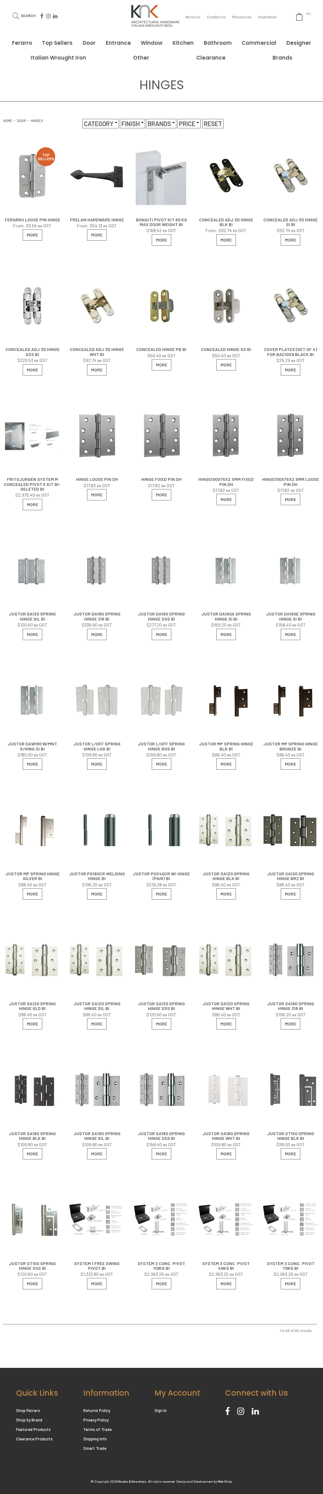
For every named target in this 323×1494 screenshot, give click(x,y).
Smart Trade (94, 1448)
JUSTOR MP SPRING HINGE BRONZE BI (290, 746)
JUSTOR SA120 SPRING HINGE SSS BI (161, 1006)
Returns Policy (96, 1410)
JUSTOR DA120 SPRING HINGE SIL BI (32, 616)
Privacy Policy (96, 1419)
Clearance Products (34, 1438)
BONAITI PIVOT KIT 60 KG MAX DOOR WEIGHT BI (161, 222)
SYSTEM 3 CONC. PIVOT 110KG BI (161, 1266)
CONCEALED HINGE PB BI (161, 349)
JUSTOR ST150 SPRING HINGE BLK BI (290, 1136)
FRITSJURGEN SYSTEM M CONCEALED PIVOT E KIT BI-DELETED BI (32, 484)
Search (28, 15)
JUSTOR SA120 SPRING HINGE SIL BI (96, 1006)
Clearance (211, 57)
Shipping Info (95, 1438)
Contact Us (216, 17)
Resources (242, 17)
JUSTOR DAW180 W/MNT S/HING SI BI (32, 746)
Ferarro (22, 43)
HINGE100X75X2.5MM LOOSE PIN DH (290, 481)
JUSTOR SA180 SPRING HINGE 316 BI (290, 1006)
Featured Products (33, 1429)
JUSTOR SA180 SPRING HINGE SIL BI (96, 1136)
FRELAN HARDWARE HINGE (97, 219)
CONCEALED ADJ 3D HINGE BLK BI (226, 222)
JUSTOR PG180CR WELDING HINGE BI (97, 876)
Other (141, 57)
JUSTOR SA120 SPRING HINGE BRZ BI (290, 876)
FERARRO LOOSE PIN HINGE (32, 219)
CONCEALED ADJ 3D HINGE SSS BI (32, 352)
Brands (282, 57)
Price (188, 123)
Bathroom (218, 43)
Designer (298, 43)
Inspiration (267, 17)
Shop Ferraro (28, 1410)
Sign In (161, 1410)
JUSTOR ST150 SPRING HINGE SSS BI (32, 1266)
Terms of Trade (97, 1429)
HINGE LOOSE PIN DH (97, 479)
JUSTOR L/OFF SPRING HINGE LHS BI (96, 746)
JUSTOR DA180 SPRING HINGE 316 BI (96, 616)
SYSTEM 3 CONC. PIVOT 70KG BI (290, 1266)
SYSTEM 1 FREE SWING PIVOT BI (97, 1266)
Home (7, 121)
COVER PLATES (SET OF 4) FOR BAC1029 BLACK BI (290, 352)
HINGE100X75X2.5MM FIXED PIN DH (226, 481)
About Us (193, 17)
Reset (213, 123)
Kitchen (183, 43)
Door (89, 43)
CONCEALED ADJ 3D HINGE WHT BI (97, 352)
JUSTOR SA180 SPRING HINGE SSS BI (161, 1136)
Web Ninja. (225, 1481)
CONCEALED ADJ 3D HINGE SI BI (290, 222)
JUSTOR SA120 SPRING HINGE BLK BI (226, 876)
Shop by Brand (29, 1419)
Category (99, 123)
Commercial (259, 43)
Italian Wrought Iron (58, 57)
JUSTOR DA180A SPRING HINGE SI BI (226, 616)
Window (151, 43)
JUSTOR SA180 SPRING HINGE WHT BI (226, 1136)
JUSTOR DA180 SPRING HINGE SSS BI (161, 616)
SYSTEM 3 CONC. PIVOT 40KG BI (226, 1266)
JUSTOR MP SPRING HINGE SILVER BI (32, 876)
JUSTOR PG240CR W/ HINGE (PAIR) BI (161, 876)
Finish (131, 123)
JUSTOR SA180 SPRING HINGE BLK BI (32, 1136)
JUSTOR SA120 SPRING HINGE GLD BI (32, 1006)
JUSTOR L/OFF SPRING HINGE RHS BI (161, 746)
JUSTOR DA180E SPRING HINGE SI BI (290, 616)
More (32, 234)
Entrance (118, 43)
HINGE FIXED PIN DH (161, 479)
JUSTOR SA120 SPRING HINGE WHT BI (226, 1006)
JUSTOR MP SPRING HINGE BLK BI (226, 746)
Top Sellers (57, 43)
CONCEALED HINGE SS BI (226, 349)
